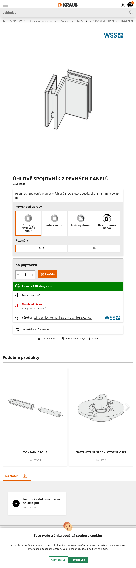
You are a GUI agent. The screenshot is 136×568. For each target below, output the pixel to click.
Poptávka (50, 274)
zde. (105, 548)
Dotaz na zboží (31, 295)
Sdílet (95, 338)
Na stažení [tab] (12, 476)
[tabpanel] (68, 503)
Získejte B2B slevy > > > (37, 286)
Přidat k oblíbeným (75, 338)
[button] (6, 21)
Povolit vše (78, 560)
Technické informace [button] (35, 329)
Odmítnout (58, 560)
